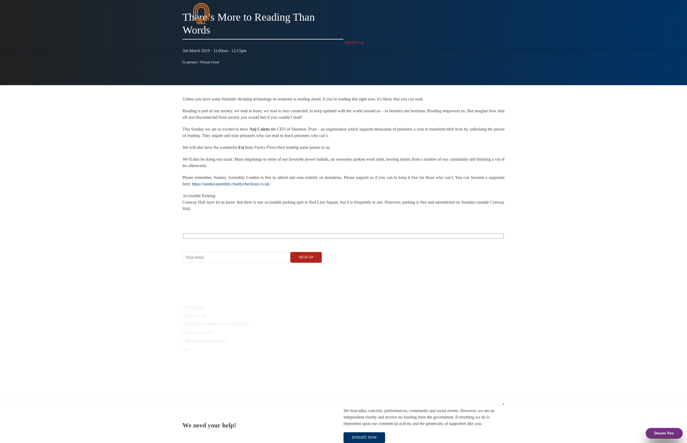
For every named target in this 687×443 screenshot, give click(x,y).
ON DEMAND (193, 308)
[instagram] (366, 32)
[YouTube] (356, 32)
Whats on (354, 43)
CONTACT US (194, 316)
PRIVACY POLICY (197, 333)
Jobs (185, 349)
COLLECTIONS (461, 43)
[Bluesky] (390, 32)
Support (401, 43)
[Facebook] (345, 32)
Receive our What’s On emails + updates (223, 242)
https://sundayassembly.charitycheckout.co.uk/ (231, 184)
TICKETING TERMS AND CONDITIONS (216, 324)
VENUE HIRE (429, 43)
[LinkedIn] (377, 32)
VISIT (487, 43)
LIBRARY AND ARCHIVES (204, 341)
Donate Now (664, 433)
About (378, 43)
